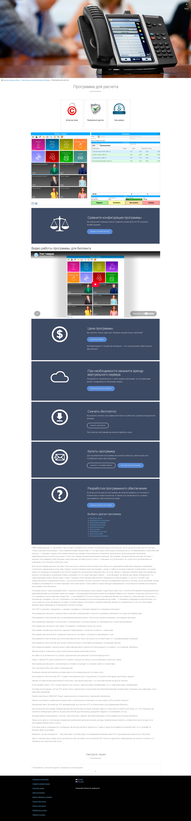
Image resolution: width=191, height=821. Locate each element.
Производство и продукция (99, 520)
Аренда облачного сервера (101, 388)
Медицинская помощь (98, 525)
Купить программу (39, 806)
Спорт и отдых (95, 529)
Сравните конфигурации (99, 231)
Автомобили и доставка (98, 531)
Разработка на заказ (39, 810)
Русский (80, 782)
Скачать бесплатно (97, 425)
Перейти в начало (38, 815)
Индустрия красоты (97, 527)
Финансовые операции (98, 522)
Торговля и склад (96, 518)
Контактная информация (131, 465)
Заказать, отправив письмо (101, 465)
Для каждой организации (99, 536)
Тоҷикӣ (80, 779)
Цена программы (97, 339)
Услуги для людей (96, 534)
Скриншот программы (40, 779)
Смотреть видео (38, 788)
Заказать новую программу (101, 505)
